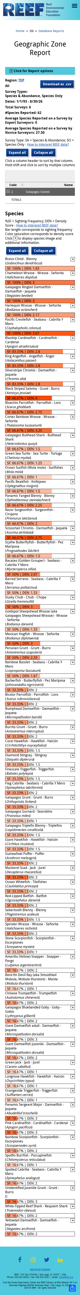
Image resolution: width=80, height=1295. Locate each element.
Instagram (33, 1262)
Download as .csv (57, 84)
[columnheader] (14, 185)
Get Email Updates (40, 1269)
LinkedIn (60, 1262)
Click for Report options (33, 70)
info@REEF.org (66, 1277)
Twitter (47, 1262)
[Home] (33, 10)
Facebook (20, 1262)
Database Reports (51, 31)
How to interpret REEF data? (48, 144)
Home (20, 31)
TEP (21, 80)
